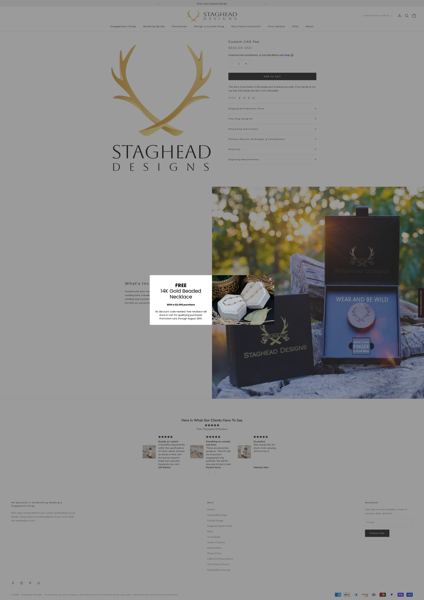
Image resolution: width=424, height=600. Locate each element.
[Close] (270, 279)
